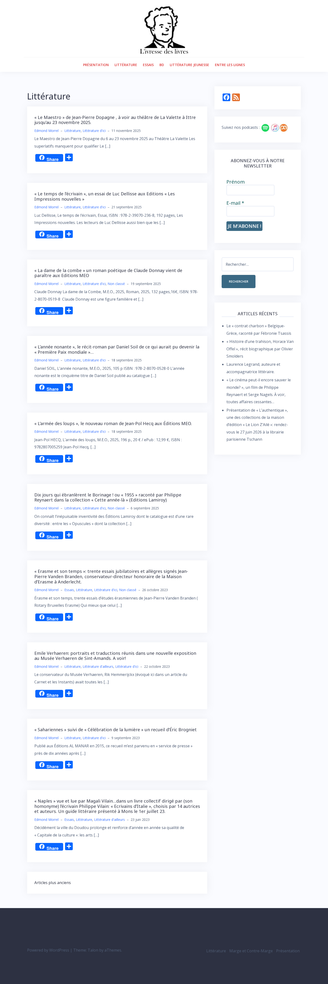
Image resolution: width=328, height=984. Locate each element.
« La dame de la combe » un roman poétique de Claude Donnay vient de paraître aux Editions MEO (108, 272)
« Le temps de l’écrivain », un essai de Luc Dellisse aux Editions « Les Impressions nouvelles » (104, 196)
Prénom (235, 182)
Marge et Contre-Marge (251, 950)
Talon (93, 950)
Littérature (126, 64)
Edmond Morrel (46, 130)
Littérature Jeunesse (189, 64)
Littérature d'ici (94, 130)
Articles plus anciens (52, 882)
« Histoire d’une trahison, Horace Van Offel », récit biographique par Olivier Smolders (260, 349)
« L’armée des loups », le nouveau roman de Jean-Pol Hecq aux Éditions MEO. (113, 423)
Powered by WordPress (48, 950)
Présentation (96, 64)
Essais (148, 64)
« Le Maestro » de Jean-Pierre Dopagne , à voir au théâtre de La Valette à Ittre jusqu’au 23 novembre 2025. (115, 119)
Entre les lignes (230, 64)
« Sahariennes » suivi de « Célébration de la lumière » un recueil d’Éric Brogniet (115, 729)
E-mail (235, 203)
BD (161, 64)
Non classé (116, 283)
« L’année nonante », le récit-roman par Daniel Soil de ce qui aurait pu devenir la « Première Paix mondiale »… (116, 349)
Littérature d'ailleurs (98, 666)
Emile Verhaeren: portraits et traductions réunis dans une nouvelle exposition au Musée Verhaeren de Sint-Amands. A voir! (115, 655)
